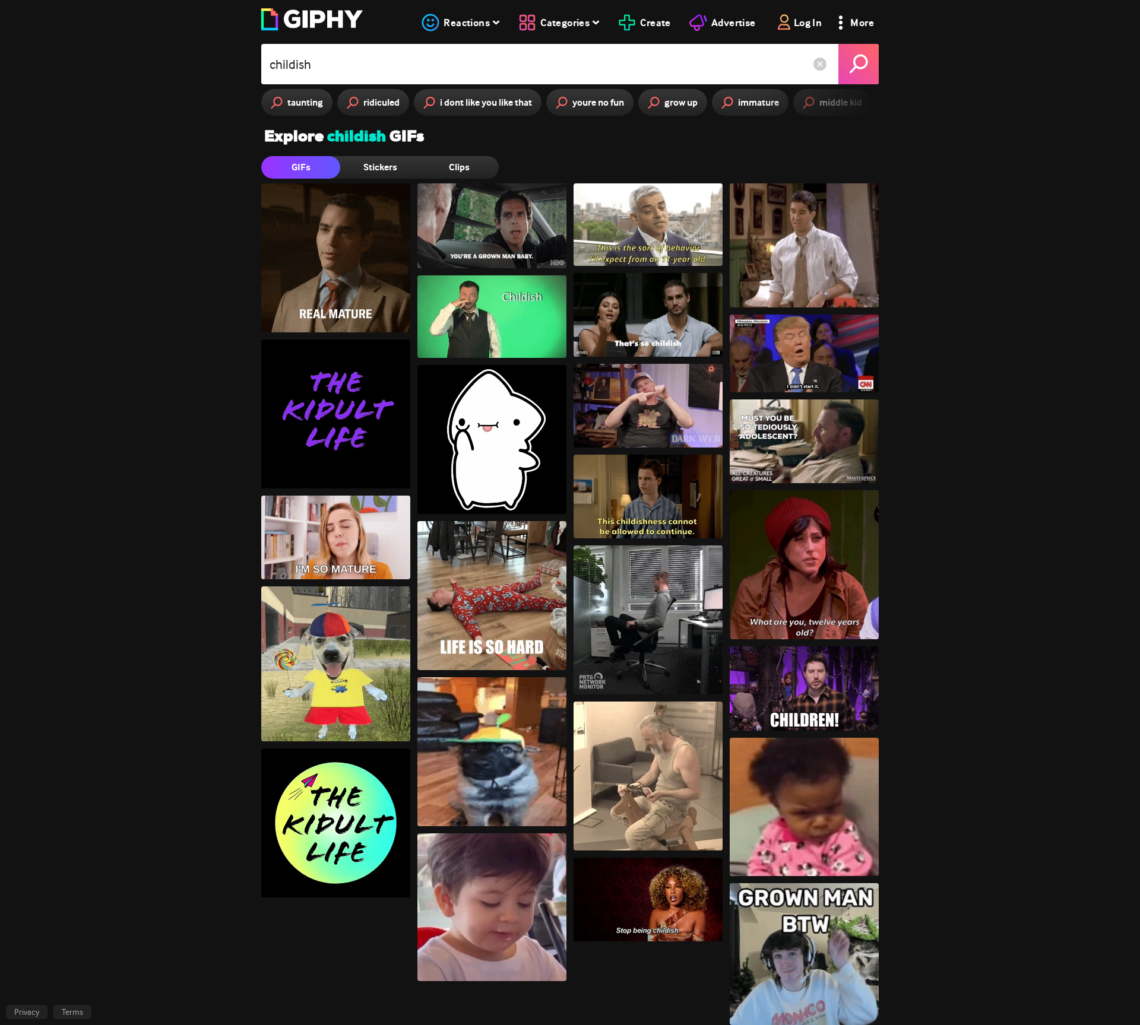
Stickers (380, 167)
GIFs (301, 167)
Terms (72, 1012)
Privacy (26, 1012)
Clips (459, 167)
